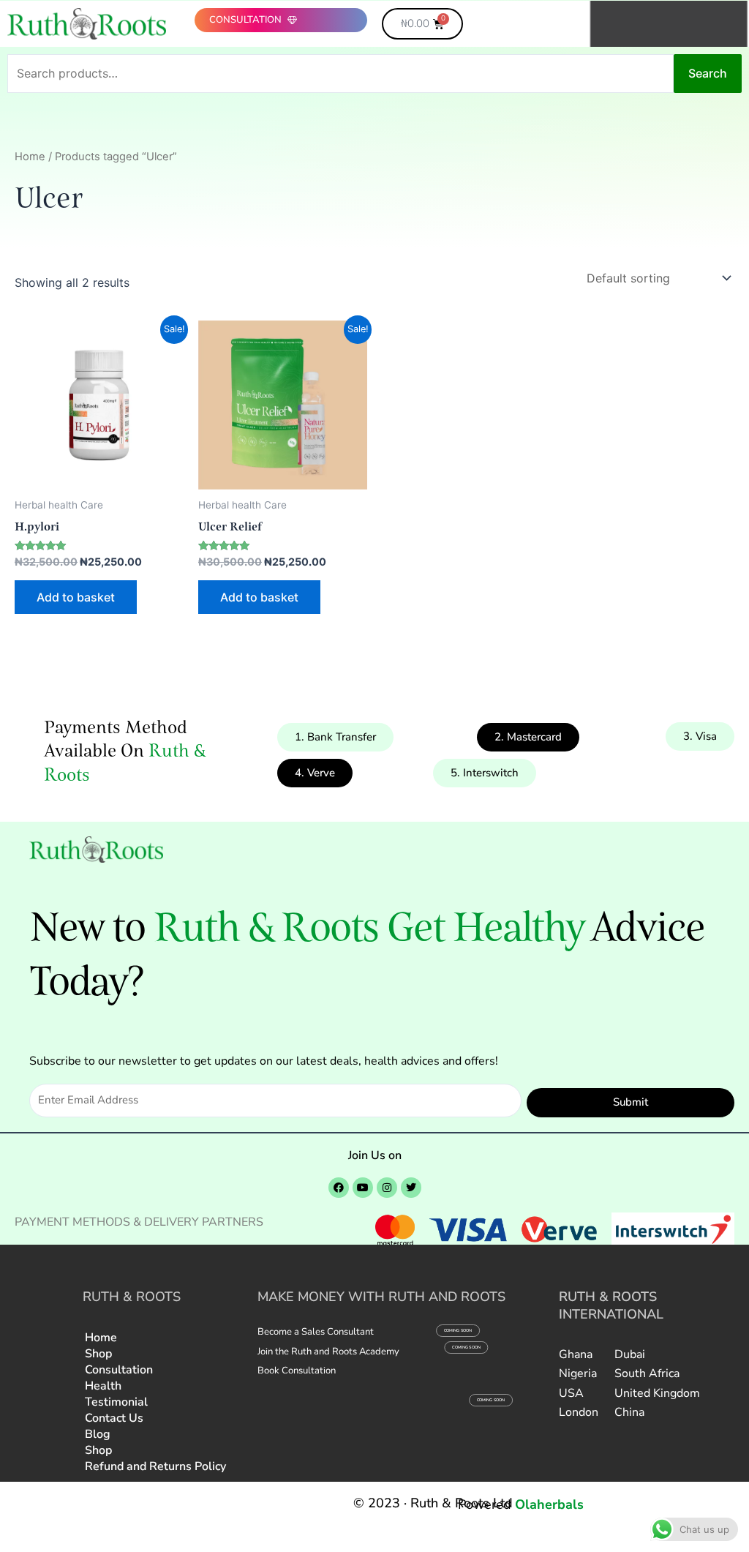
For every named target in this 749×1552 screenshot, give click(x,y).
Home (30, 156)
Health (103, 1386)
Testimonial (116, 1402)
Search (707, 73)
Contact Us (114, 1418)
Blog (97, 1434)
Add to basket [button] (76, 597)
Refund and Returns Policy (155, 1466)
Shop (98, 1354)
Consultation (119, 1370)
